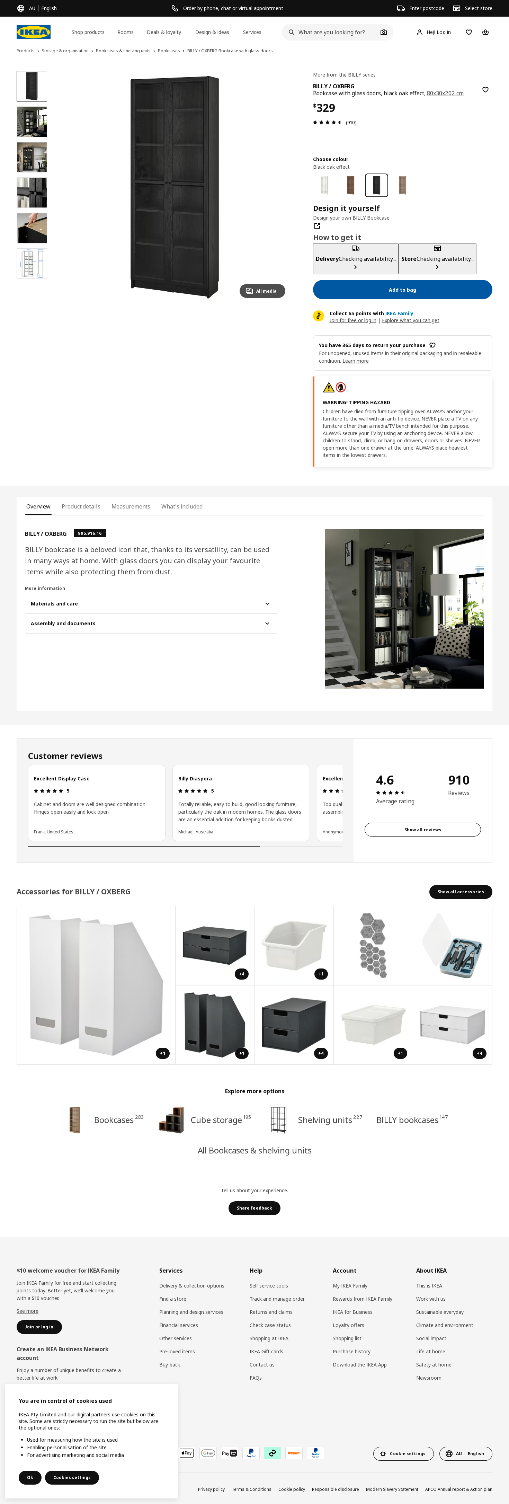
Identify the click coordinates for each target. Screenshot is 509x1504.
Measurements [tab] (131, 506)
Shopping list (347, 1338)
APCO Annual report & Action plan (458, 1489)
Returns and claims (271, 1312)
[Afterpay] (272, 1453)
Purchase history (351, 1351)
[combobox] (330, 32)
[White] (324, 185)
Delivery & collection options (191, 1285)
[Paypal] (251, 1453)
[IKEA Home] (34, 32)
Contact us (262, 1364)
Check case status (270, 1325)
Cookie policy (291, 1489)
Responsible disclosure (335, 1489)
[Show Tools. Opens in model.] (452, 945)
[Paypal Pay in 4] (315, 1453)
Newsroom (428, 1377)
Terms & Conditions (251, 1489)
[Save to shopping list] (485, 90)
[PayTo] (229, 1453)
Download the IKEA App (360, 1364)
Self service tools (269, 1285)
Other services (175, 1338)
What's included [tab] (181, 506)
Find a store (172, 1298)
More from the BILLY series (344, 74)
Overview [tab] (38, 506)
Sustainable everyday (440, 1312)
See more (27, 1311)
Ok (30, 1477)
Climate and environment (444, 1325)
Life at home (430, 1351)
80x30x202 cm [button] (445, 93)
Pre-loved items (177, 1351)
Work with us (431, 1298)
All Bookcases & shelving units (255, 1150)
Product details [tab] (81, 506)
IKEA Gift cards (266, 1351)
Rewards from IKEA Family (362, 1298)
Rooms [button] (125, 32)
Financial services (178, 1325)
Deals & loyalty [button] (164, 32)
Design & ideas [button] (212, 32)
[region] (174, 187)
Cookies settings (72, 1477)
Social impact (431, 1338)
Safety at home (434, 1364)
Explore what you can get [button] (410, 320)
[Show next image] (277, 187)
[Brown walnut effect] (350, 185)
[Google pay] (208, 1453)
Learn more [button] (355, 360)
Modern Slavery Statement (392, 1489)
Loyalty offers (348, 1325)
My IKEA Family (350, 1285)
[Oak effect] (402, 185)
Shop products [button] (88, 32)
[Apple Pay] (186, 1453)
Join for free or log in (353, 320)
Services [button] (252, 32)
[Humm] (294, 1453)
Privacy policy (211, 1489)
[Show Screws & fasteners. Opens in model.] (373, 945)
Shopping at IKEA (269, 1338)
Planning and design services (191, 1312)
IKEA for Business (353, 1312)
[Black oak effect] (376, 185)
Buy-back (169, 1364)
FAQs (256, 1377)
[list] (185, 803)
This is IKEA (429, 1285)
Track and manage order (277, 1298)
